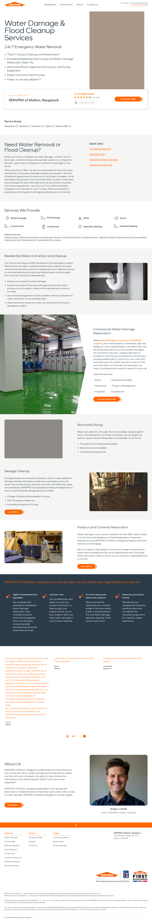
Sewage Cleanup (11, 237)
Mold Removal (97, 154)
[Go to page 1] (73, 736)
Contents (57, 240)
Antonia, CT (25, 126)
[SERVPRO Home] (14, 4)
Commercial (66, 4)
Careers (32, 841)
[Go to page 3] (78, 736)
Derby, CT (50, 126)
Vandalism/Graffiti (44, 240)
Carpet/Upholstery (90, 237)
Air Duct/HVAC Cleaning (72, 237)
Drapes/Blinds (140, 237)
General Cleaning (11, 866)
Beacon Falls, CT (63, 126)
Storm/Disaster (10, 849)
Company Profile (35, 837)
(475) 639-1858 (139, 5)
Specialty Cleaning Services (103, 159)
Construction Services (100, 164)
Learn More (13, 512)
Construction (9, 853)
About (79, 4)
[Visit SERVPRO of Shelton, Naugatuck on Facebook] (76, 825)
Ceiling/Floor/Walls (106, 237)
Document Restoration (124, 237)
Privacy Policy (58, 841)
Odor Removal (10, 240)
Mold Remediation (11, 845)
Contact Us (92, 4)
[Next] (84, 736)
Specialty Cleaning (12, 861)
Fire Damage (9, 841)
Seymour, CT (38, 126)
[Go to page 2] (76, 736)
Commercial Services (100, 148)
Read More (13, 805)
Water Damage (10, 837)
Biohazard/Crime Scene (29, 237)
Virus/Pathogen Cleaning (50, 237)
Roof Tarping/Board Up (27, 240)
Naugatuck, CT (11, 126)
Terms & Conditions (61, 837)
